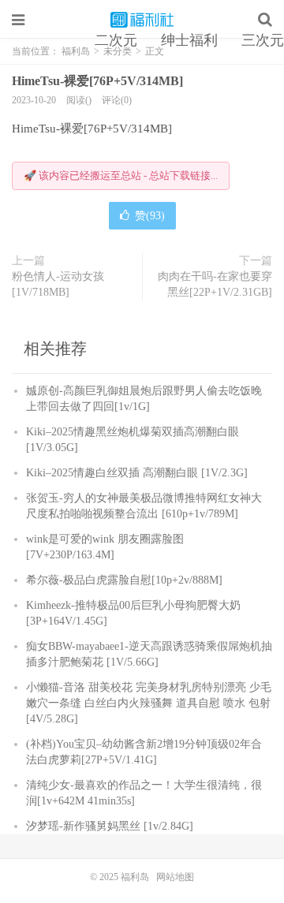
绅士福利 (189, 40)
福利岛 (142, 20)
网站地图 (175, 876)
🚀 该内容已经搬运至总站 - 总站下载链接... (121, 175)
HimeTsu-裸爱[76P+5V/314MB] (97, 81)
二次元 (116, 40)
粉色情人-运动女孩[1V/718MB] (58, 284)
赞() (150, 216)
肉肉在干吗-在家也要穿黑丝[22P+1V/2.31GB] (215, 284)
